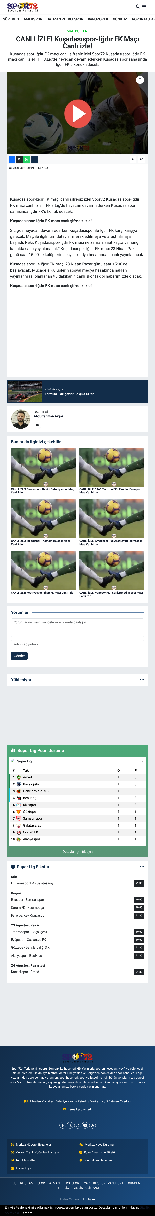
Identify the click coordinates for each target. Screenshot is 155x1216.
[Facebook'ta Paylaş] (12, 159)
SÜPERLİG (11, 19)
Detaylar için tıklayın (78, 852)
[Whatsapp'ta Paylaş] (26, 159)
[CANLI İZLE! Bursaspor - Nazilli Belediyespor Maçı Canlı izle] (43, 467)
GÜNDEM (120, 19)
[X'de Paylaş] (19, 159)
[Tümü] (142, 680)
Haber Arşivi (24, 1168)
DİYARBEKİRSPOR (93, 1183)
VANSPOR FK (98, 19)
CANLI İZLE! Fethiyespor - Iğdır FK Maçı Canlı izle (42, 592)
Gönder (19, 656)
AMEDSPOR (33, 19)
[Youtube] (85, 1125)
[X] (70, 1125)
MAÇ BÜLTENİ (77, 31)
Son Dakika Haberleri (98, 1160)
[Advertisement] (77, 714)
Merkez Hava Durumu (99, 1144)
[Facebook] (62, 1125)
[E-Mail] (37, 425)
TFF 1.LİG (62, 1188)
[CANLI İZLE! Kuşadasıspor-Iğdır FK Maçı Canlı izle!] (77, 113)
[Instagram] (77, 1125)
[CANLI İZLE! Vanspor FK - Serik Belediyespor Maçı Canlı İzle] (111, 570)
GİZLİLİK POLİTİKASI (85, 1188)
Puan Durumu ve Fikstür (100, 1152)
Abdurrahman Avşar (48, 416)
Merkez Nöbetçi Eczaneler (33, 1144)
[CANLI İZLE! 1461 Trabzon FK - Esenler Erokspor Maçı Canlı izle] (111, 467)
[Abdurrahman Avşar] (20, 419)
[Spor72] (22, 7)
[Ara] (138, 7)
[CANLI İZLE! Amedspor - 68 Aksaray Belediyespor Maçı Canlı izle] (111, 519)
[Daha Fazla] (34, 159)
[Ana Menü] (144, 7)
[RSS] (92, 1125)
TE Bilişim (88, 1199)
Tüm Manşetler (26, 1160)
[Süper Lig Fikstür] (142, 867)
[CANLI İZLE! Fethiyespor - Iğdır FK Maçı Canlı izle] (43, 570)
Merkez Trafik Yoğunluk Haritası (37, 1152)
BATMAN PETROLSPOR (65, 19)
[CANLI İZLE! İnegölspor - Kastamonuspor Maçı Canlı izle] (43, 519)
